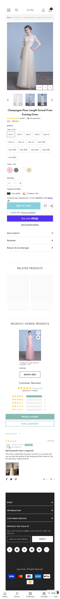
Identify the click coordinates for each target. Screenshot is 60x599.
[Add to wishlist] (38, 332)
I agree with (15, 212)
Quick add (30, 374)
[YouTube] (39, 549)
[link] (45, 205)
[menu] (8, 10)
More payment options (30, 224)
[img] (11, 441)
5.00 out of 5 (37, 388)
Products (17, 17)
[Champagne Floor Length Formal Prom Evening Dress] (30, 345)
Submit (42, 539)
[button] (45, 87)
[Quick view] (38, 337)
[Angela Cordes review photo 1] (12, 469)
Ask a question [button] (29, 423)
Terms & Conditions (28, 212)
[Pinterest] (24, 549)
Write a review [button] (30, 416)
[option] (30, 56)
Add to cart (23, 205)
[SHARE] (51, 206)
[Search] (16, 10)
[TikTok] (31, 549)
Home (9, 17)
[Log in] (43, 10)
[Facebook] (9, 549)
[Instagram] (17, 549)
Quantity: (10, 178)
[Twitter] (46, 549)
